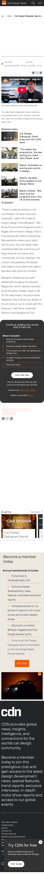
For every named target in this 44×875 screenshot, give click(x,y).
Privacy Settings (8, 833)
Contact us (6, 830)
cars (14, 410)
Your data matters (9, 822)
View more (35, 512)
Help (3, 842)
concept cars (24, 410)
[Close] (41, 842)
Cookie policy (7, 825)
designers (6, 410)
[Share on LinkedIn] (40, 73)
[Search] (33, 3)
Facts (3, 839)
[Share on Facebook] (33, 73)
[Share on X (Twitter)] (37, 73)
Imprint (4, 828)
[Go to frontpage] (14, 2)
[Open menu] (39, 3)
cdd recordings (9, 413)
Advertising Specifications (13, 836)
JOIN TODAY (22, 663)
